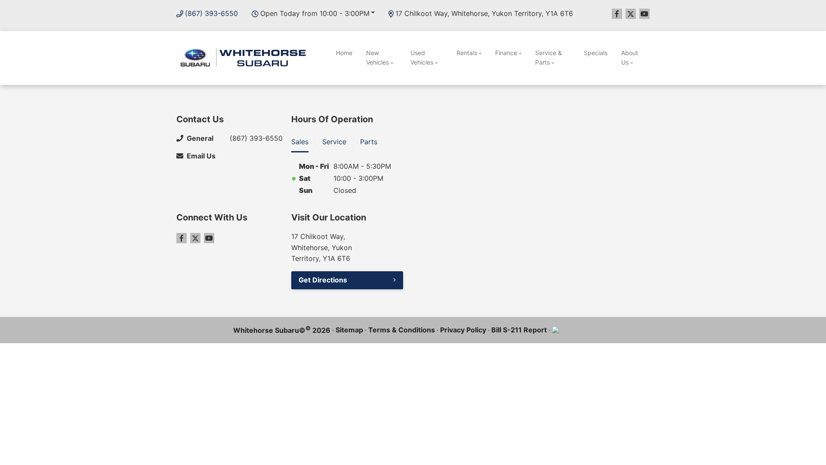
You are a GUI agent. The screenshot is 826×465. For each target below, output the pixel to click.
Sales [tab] (299, 141)
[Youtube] (644, 14)
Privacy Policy (463, 330)
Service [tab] (334, 141)
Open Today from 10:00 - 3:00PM (315, 13)
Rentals (466, 52)
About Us (629, 57)
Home (344, 52)
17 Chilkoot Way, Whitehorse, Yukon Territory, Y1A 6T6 (484, 13)
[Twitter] (631, 14)
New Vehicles (377, 57)
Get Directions (323, 280)
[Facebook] (617, 14)
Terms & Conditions (401, 330)
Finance (506, 52)
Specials (595, 52)
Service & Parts (548, 57)
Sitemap (349, 330)
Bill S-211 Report (519, 330)
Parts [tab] (368, 141)
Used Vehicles (421, 57)
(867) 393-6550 (211, 13)
